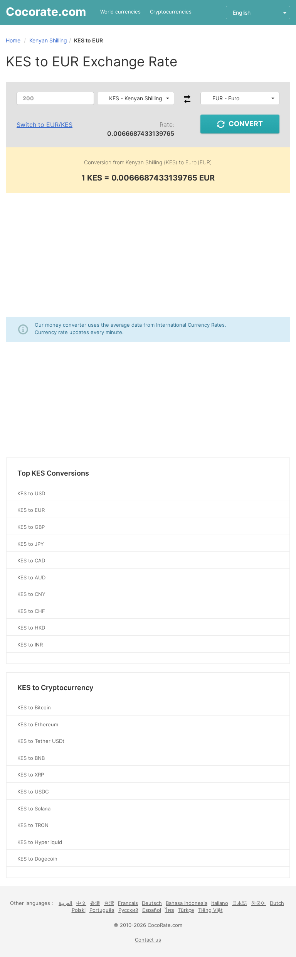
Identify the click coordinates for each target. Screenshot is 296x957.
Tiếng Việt (210, 910)
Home (13, 40)
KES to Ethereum (37, 724)
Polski (79, 910)
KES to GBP (31, 527)
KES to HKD (31, 627)
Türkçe (186, 910)
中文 (81, 903)
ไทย (169, 910)
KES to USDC (33, 791)
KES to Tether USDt (40, 741)
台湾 (109, 903)
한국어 (258, 903)
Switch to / (44, 124)
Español (151, 910)
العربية (65, 903)
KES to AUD (31, 577)
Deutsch (152, 903)
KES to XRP (30, 774)
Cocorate (46, 11)
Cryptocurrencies (171, 11)
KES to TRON (33, 825)
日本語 (239, 903)
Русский (128, 910)
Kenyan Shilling (48, 40)
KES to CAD (31, 560)
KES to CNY (31, 594)
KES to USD (31, 493)
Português (101, 910)
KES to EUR (31, 510)
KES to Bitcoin (34, 707)
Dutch (277, 903)
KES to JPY (30, 544)
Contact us (148, 940)
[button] (136, 98)
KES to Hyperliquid (39, 842)
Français (128, 903)
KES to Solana (33, 808)
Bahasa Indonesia (186, 903)
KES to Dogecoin (37, 859)
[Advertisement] (148, 255)
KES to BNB (31, 758)
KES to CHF (31, 611)
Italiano (219, 903)
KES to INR (30, 644)
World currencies (120, 11)
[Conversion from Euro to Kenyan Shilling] (187, 101)
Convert (246, 124)
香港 (95, 903)
